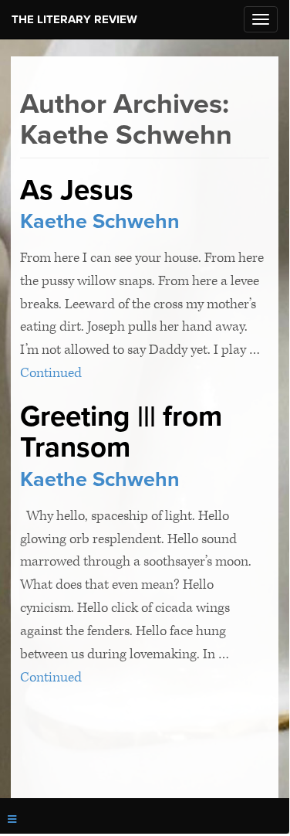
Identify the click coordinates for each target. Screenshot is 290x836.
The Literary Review (74, 19)
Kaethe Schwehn (100, 221)
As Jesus (76, 190)
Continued (51, 373)
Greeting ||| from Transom (121, 431)
